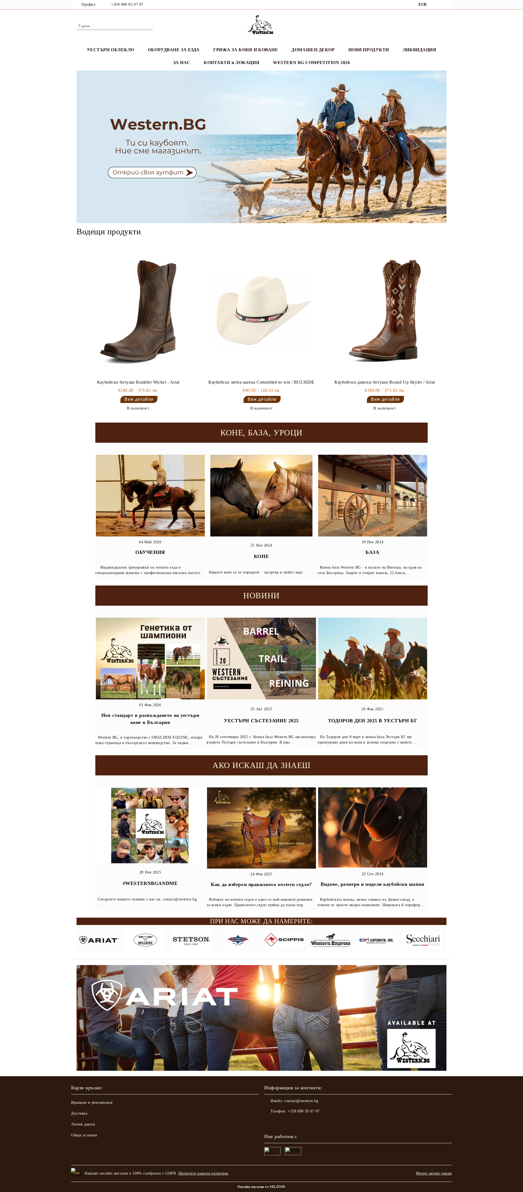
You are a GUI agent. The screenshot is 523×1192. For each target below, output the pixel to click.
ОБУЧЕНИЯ (150, 552)
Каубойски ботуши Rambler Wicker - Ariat (138, 382)
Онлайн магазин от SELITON (261, 1187)
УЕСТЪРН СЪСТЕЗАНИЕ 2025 (261, 720)
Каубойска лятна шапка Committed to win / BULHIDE (261, 382)
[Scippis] (284, 941)
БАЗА (372, 552)
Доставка (79, 1113)
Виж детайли (138, 399)
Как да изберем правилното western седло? (261, 884)
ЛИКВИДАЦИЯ (419, 49)
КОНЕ (261, 556)
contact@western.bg (301, 1101)
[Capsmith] (377, 941)
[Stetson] (191, 941)
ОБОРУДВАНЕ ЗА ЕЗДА (174, 49)
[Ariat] (99, 941)
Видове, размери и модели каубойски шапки (372, 884)
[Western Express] (330, 940)
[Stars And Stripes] (238, 941)
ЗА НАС (181, 62)
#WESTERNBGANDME (150, 883)
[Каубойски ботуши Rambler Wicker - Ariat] (138, 311)
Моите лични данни (434, 1173)
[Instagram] (443, 5)
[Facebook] (435, 5)
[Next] (423, 680)
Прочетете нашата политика (203, 1173)
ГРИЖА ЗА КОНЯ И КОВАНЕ (245, 49)
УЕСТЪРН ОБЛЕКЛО (110, 49)
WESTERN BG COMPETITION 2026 (311, 62)
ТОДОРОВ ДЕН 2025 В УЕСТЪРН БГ (372, 720)
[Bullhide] (145, 941)
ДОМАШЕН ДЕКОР (313, 49)
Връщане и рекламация (91, 1102)
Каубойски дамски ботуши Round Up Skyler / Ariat (385, 382)
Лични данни (83, 1124)
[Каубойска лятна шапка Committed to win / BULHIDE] (261, 311)
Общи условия (84, 1135)
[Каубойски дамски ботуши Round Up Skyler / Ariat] (384, 311)
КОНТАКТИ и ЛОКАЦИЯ (231, 62)
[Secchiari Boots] (423, 941)
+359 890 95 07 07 (127, 4)
